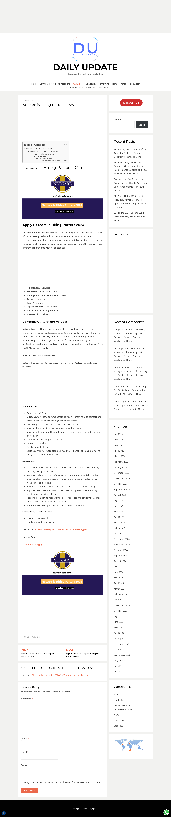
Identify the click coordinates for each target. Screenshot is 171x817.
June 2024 (118, 572)
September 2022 (122, 654)
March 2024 (119, 588)
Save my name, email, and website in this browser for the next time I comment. (61, 782)
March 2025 (119, 522)
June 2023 (118, 621)
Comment (27, 698)
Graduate (104, 84)
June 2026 (118, 439)
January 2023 (120, 638)
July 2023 (118, 616)
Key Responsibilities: (45, 158)
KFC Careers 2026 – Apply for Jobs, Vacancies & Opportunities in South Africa (131, 405)
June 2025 (118, 506)
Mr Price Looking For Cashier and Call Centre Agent (60, 529)
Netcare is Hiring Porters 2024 (38, 148)
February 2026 (121, 461)
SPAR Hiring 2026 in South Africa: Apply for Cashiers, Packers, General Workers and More (130, 153)
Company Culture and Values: (44, 154)
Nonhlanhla (119, 386)
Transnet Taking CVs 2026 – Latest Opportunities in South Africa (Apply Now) (130, 390)
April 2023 (119, 632)
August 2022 (120, 660)
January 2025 (120, 533)
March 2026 (119, 456)
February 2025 (121, 528)
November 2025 (122, 478)
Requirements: (41, 156)
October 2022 (120, 649)
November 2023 (122, 605)
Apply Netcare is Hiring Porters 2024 (44, 151)
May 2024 (118, 577)
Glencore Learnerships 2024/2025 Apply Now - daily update (61, 675)
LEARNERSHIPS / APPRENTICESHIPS (55, 84)
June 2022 (118, 671)
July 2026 (118, 434)
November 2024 (122, 544)
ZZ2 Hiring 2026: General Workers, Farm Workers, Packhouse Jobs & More (131, 216)
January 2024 (120, 599)
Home (33, 84)
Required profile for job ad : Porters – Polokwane (54, 160)
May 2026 (118, 445)
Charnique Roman (123, 348)
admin (30, 101)
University (91, 84)
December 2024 (121, 539)
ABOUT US (90, 87)
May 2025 (118, 511)
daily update (85, 67)
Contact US (104, 87)
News (114, 84)
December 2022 (121, 644)
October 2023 (120, 610)
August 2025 (120, 494)
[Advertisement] (70, 16)
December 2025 (121, 472)
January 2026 (120, 467)
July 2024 (118, 566)
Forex (123, 84)
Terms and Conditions (72, 87)
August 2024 (120, 561)
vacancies (77, 84)
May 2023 (118, 627)
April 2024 (119, 583)
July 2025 (118, 500)
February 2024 (121, 594)
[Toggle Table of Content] (64, 145)
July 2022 (118, 666)
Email (24, 751)
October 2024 (120, 550)
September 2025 (122, 489)
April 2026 (119, 450)
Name (25, 738)
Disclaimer (135, 84)
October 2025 (120, 483)
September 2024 (122, 555)
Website (25, 765)
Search (117, 119)
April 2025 (119, 517)
